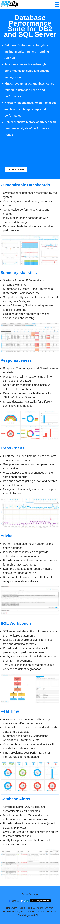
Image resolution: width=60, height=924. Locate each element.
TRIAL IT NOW (15, 169)
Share (15, 901)
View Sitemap (30, 894)
